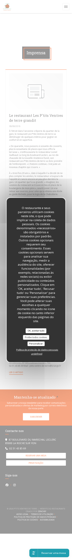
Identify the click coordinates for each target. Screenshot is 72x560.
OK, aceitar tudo (36, 330)
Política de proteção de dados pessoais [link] (37, 349)
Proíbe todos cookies (36, 337)
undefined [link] (36, 353)
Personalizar (36, 343)
